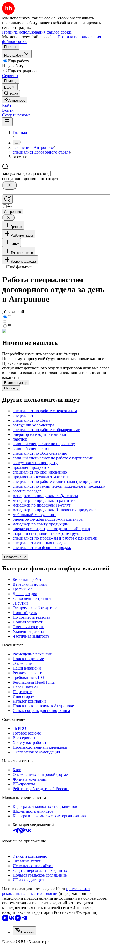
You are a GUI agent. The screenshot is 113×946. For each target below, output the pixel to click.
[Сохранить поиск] (7, 199)
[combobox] (26, 173)
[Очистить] (9, 185)
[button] (8, 105)
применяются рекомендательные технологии (46, 891)
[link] (11, 93)
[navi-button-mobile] (7, 121)
